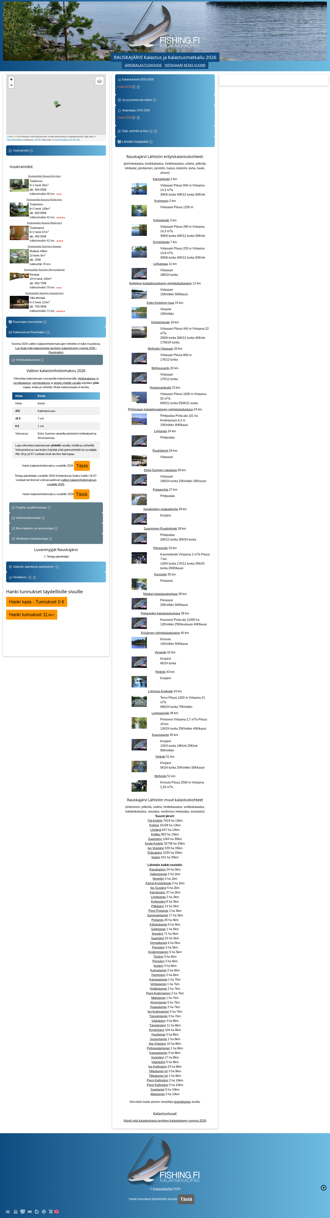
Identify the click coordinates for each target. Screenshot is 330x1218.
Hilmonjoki (160, 548)
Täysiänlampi (158, 1016)
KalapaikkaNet (163, 1188)
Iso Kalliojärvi (157, 1066)
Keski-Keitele (154, 843)
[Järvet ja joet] (29, 1211)
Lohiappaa (160, 263)
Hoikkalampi (158, 988)
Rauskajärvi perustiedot (27, 321)
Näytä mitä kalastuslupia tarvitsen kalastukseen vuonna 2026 (165, 1120)
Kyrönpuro (161, 200)
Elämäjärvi (155, 852)
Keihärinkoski (160, 322)
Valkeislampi (158, 874)
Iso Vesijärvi (156, 848)
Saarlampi (157, 1089)
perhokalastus (41, 382)
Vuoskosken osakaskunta (160, 509)
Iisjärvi (155, 857)
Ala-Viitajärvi (157, 1043)
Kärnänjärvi (157, 892)
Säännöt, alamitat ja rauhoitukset (33, 566)
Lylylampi (160, 431)
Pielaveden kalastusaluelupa (160, 613)
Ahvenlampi (158, 1002)
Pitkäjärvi (157, 906)
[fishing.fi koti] (15, 1211)
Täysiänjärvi (157, 1025)
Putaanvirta (160, 489)
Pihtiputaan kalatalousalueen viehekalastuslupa (160, 409)
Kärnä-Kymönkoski (158, 883)
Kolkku (155, 834)
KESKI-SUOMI (194, 65)
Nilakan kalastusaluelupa (160, 594)
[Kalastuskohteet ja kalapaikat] (22, 1211)
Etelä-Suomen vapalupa (160, 470)
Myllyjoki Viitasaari (160, 348)
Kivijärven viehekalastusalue (160, 632)
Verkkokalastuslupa (28, 517)
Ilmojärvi (157, 933)
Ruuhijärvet (160, 450)
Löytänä (155, 829)
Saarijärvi (157, 938)
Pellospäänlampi (158, 1048)
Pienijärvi (158, 947)
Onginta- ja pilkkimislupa (31, 507)
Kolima (154, 825)
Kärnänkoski (161, 179)
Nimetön (158, 878)
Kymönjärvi (156, 1030)
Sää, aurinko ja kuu (135, 131)
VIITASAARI (174, 65)
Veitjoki (160, 756)
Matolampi (158, 997)
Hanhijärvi (158, 975)
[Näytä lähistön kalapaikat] (43, 1211)
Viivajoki (160, 652)
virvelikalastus (22, 382)
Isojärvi (158, 965)
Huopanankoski (160, 387)
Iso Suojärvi (158, 887)
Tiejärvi (158, 956)
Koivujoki (160, 574)
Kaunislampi (160, 734)
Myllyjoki (160, 776)
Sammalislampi (157, 915)
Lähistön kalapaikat (135, 141)
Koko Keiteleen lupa (160, 302)
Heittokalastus (87, 378)
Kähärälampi (158, 924)
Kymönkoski (161, 242)
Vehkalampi (158, 984)
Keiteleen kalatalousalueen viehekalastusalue (160, 283)
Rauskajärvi (157, 869)
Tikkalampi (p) (158, 1075)
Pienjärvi (158, 961)
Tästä (82, 465)
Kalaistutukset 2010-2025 (135, 83)
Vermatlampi (158, 942)
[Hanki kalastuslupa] (51, 1211)
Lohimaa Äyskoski (160, 691)
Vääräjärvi (158, 1020)
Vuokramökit (20, 150)
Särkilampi (158, 929)
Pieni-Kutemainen (158, 993)
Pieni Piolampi (158, 910)
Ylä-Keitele (155, 820)
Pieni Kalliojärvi (157, 1080)
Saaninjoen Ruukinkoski (160, 528)
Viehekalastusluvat (27, 359)
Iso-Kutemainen (158, 1011)
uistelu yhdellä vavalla (67, 382)
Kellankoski (161, 220)
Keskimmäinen (158, 952)
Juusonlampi (158, 1039)
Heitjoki (160, 671)
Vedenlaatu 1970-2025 (134, 114)
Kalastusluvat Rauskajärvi (29, 332)
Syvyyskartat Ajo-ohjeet (137, 99)
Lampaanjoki (160, 713)
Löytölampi (158, 897)
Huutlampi (158, 1034)
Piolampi (157, 920)
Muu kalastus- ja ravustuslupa (34, 528)
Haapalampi (158, 1007)
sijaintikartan (182, 1101)
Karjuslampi (158, 970)
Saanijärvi (155, 839)
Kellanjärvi (158, 901)
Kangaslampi (158, 979)
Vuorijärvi (157, 1057)
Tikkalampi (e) (158, 1071)
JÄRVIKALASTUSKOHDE (143, 65)
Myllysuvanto (160, 368)
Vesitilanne (20, 577)
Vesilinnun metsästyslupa (32, 538)
